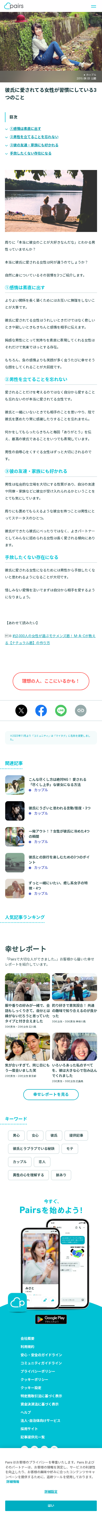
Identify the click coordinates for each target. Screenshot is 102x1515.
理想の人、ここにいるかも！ (51, 681)
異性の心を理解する (28, 1175)
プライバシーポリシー (38, 1371)
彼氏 (54, 1135)
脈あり (61, 1175)
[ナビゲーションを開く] (92, 6)
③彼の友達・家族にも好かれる (34, 145)
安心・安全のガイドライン (41, 1355)
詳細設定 (51, 1492)
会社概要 (27, 1339)
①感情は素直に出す (25, 129)
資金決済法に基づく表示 (40, 1404)
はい (51, 1506)
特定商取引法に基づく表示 (41, 1396)
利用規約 (27, 1347)
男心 (16, 1135)
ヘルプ (26, 1412)
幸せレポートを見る (51, 1094)
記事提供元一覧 (33, 1437)
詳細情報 (12, 1482)
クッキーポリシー (34, 1380)
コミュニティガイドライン (41, 1363)
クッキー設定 (31, 1388)
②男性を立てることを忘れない (34, 137)
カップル (20, 1162)
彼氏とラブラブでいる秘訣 (33, 1149)
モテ (69, 1149)
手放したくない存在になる (30, 153)
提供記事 (76, 1135)
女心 (35, 1135)
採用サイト (29, 1429)
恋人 (42, 1162)
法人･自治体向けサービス (40, 1421)
